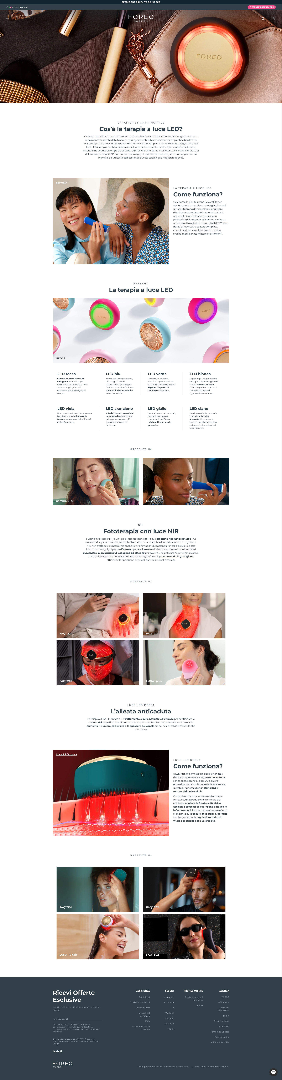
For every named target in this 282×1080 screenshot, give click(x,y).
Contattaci (144, 997)
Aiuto (200, 1005)
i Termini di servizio (87, 1041)
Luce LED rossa (66, 754)
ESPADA (62, 182)
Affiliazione (223, 1002)
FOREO (225, 997)
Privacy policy (222, 1037)
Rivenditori (223, 1026)
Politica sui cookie (219, 1042)
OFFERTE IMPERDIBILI (262, 7)
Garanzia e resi (142, 1007)
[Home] (141, 19)
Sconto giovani (221, 1021)
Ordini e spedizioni (140, 1002)
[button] (273, 1072)
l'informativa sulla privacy (64, 1041)
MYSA (226, 1016)
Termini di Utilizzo (220, 1031)
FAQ (147, 1021)
